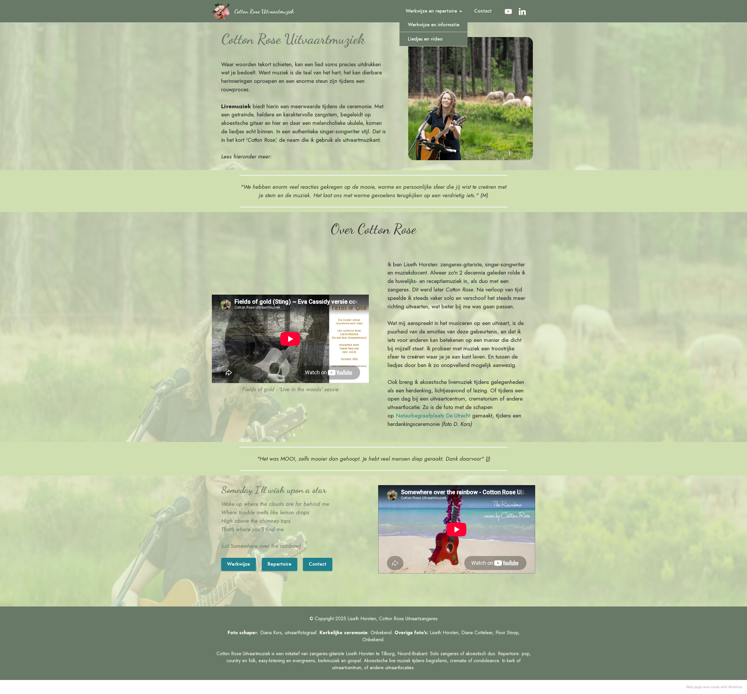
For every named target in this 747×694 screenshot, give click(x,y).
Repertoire (280, 564)
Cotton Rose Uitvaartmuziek (264, 11)
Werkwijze (238, 564)
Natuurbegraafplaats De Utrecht (433, 415)
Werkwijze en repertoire (431, 11)
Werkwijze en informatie (433, 24)
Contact (483, 11)
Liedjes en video (425, 39)
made (715, 687)
